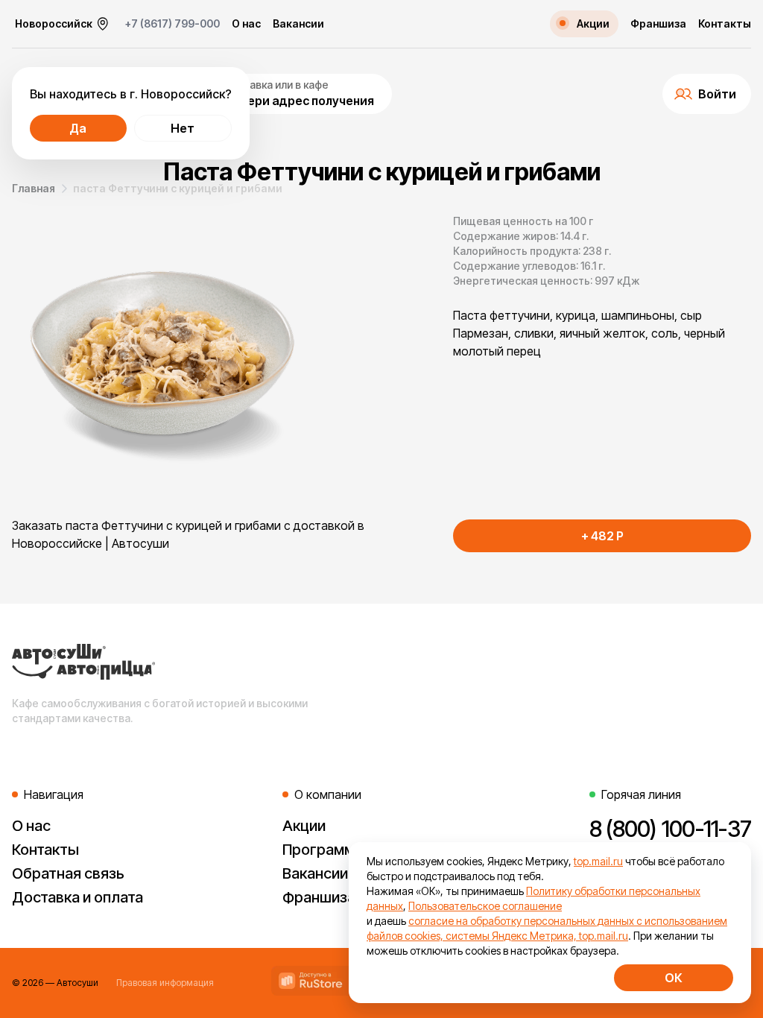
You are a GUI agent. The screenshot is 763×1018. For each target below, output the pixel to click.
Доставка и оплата (77, 897)
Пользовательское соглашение (485, 906)
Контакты (724, 24)
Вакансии (298, 24)
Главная (33, 188)
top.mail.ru (598, 861)
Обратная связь (68, 873)
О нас (246, 24)
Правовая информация (165, 982)
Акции (304, 826)
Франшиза (658, 24)
